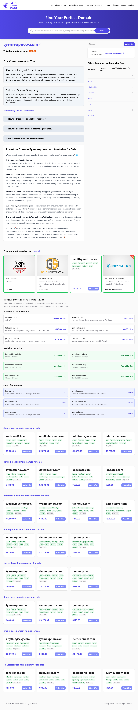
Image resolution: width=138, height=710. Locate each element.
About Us (98, 5)
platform (81, 474)
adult (14, 440)
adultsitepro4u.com (52, 436)
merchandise (44, 680)
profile (42, 480)
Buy (65, 355)
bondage (9, 477)
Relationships (92, 87)
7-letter (75, 513)
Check (64, 392)
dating (14, 474)
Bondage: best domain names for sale (23, 529)
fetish (15, 477)
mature (129, 440)
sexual (86, 511)
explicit (51, 443)
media (93, 440)
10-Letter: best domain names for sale (23, 664)
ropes (75, 511)
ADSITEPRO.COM (11, 279)
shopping (9, 677)
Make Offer (129, 44)
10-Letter (91, 116)
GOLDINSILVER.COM (46, 279)
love (8, 508)
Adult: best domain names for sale (21, 428)
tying (84, 508)
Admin (129, 704)
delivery (84, 266)
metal (51, 680)
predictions (16, 511)
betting (92, 677)
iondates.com (114, 470)
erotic (26, 477)
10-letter (9, 480)
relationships (22, 474)
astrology (24, 508)
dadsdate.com (81, 470)
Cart (116, 5)
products (81, 263)
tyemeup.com (81, 503)
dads (90, 477)
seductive (25, 646)
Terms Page (120, 704)
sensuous (9, 646)
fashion (26, 677)
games (83, 680)
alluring (9, 649)
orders (58, 680)
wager (75, 683)
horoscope (10, 513)
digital (54, 440)
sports (86, 677)
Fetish (90, 98)
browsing (122, 443)
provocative (18, 443)
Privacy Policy (109, 704)
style (21, 680)
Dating (90, 81)
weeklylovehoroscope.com (23, 503)
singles (62, 477)
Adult (89, 76)
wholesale (56, 677)
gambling (76, 680)
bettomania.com (83, 672)
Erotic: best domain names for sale (22, 630)
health (95, 263)
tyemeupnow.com (20, 44)
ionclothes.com (16, 672)
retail (26, 680)
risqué (8, 446)
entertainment (22, 440)
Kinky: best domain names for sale (21, 597)
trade (49, 677)
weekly (24, 511)
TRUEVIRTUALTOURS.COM (114, 279)
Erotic (90, 110)
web (107, 440)
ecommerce (76, 266)
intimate (47, 542)
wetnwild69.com (16, 436)
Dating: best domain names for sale (22, 461)
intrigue (92, 443)
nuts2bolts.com (49, 672)
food (90, 266)
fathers (75, 480)
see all (37, 251)
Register (131, 5)
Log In (123, 5)
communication (77, 443)
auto (63, 680)
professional (43, 443)
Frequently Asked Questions (18, 110)
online (75, 263)
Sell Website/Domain (76, 5)
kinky (21, 477)
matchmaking (54, 477)
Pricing (107, 5)
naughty (26, 443)
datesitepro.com (49, 470)
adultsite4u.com (116, 436)
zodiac (9, 511)
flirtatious (17, 646)
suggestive (10, 443)
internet (88, 263)
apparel (9, 680)
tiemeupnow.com (50, 537)
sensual (53, 544)
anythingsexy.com (18, 639)
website (108, 443)
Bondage (91, 93)
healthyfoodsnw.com (86, 259)
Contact (90, 5)
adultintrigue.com (84, 436)
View (64, 319)
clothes (15, 680)
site (57, 443)
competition (90, 680)
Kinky (89, 104)
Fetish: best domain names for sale (22, 563)
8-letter (82, 480)
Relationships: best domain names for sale (26, 495)
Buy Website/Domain (58, 5)
